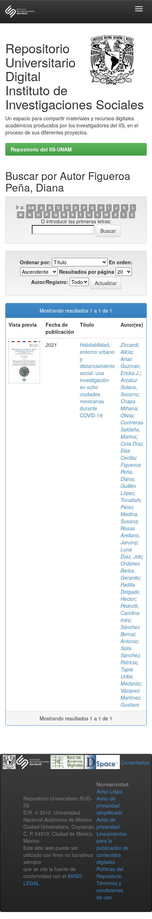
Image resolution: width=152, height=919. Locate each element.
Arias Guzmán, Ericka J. (131, 365)
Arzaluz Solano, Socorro (129, 387)
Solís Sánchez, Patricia (131, 655)
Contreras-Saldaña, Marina (133, 429)
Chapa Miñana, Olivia (130, 408)
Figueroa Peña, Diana (131, 471)
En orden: (121, 262)
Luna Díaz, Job (131, 553)
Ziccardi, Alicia (130, 348)
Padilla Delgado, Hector (131, 591)
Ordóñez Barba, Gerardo (130, 570)
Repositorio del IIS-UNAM (41, 149)
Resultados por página (86, 271)
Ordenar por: (35, 262)
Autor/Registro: (49, 281)
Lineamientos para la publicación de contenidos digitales (113, 847)
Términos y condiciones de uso (110, 890)
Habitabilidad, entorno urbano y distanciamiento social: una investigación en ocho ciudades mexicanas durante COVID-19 (97, 380)
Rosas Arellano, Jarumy (130, 535)
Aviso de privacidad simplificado (110, 805)
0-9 (31, 207)
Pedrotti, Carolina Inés (130, 612)
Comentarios (135, 762)
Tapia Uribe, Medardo (131, 676)
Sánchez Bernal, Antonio (130, 634)
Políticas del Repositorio (110, 872)
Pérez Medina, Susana (130, 514)
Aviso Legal (109, 791)
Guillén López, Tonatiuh (130, 492)
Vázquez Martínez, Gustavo (131, 697)
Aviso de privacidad (108, 823)
